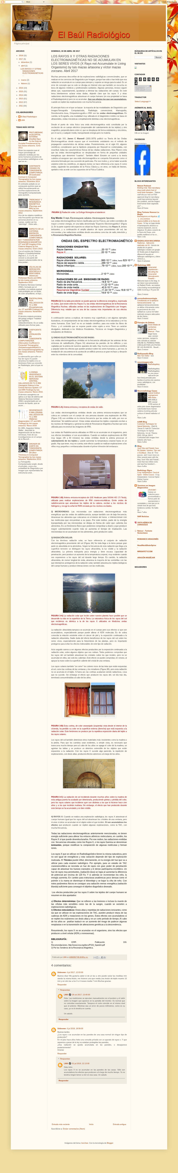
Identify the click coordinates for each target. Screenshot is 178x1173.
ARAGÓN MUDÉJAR (146, 558)
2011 (21, 106)
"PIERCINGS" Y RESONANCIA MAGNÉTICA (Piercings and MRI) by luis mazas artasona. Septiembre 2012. (30, 206)
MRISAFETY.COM (144, 551)
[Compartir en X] (99, 957)
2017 (21, 59)
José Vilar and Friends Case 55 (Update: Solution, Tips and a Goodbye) (148, 450)
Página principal (21, 43)
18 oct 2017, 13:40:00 (81, 995)
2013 (21, 99)
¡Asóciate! (152, 490)
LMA (66, 995)
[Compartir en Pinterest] (104, 957)
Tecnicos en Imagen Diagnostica (146, 486)
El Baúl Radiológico (29, 117)
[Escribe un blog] (97, 957)
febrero (24, 83)
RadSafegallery (154, 364)
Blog (139, 446)
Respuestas (65, 990)
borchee (84, 1143)
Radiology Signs (144, 470)
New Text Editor (143, 356)
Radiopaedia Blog (145, 354)
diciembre (25, 62)
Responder (62, 985)
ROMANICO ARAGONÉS (147, 539)
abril (23, 66)
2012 (21, 102)
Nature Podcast (144, 186)
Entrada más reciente (61, 1124)
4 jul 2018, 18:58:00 (75, 1028)
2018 (21, 55)
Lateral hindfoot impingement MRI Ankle (154, 395)
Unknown (61, 972)
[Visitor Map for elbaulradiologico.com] (136, 68)
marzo (24, 80)
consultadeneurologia (147, 298)
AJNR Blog (142, 422)
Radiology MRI (143, 265)
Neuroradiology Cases (147, 391)
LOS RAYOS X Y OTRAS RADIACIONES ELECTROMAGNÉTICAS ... (32, 72)
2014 (21, 95)
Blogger (110, 1143)
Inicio (91, 1124)
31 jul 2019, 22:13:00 (80, 1063)
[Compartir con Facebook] (102, 957)
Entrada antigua (119, 1124)
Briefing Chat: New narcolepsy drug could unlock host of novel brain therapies (148, 190)
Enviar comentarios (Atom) (74, 1129)
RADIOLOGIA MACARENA (148, 241)
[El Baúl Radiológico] (142, 175)
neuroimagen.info (145, 362)
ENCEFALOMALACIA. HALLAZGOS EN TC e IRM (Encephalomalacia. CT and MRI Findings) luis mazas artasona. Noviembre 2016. (30, 306)
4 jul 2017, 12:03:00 (75, 972)
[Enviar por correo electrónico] (94, 957)
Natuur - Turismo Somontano (144, 532)
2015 (21, 91)
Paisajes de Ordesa (145, 322)
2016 (21, 88)
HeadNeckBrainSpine (146, 545)
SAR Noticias (143, 516)
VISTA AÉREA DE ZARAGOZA (144, 524)
